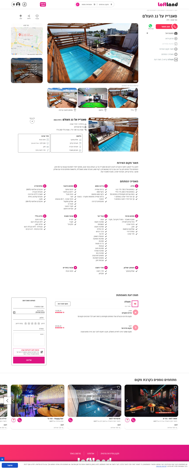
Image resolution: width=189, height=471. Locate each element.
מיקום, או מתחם (104, 4)
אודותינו (90, 453)
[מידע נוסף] (32, 121)
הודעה (41, 334)
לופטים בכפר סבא (151, 10)
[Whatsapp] (150, 26)
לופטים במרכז (169, 10)
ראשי (175, 10)
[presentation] (50, 53)
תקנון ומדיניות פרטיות (110, 453)
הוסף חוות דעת (63, 304)
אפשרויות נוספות (87, 4)
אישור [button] (9, 465)
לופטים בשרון (161, 10)
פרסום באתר (43, 4)
